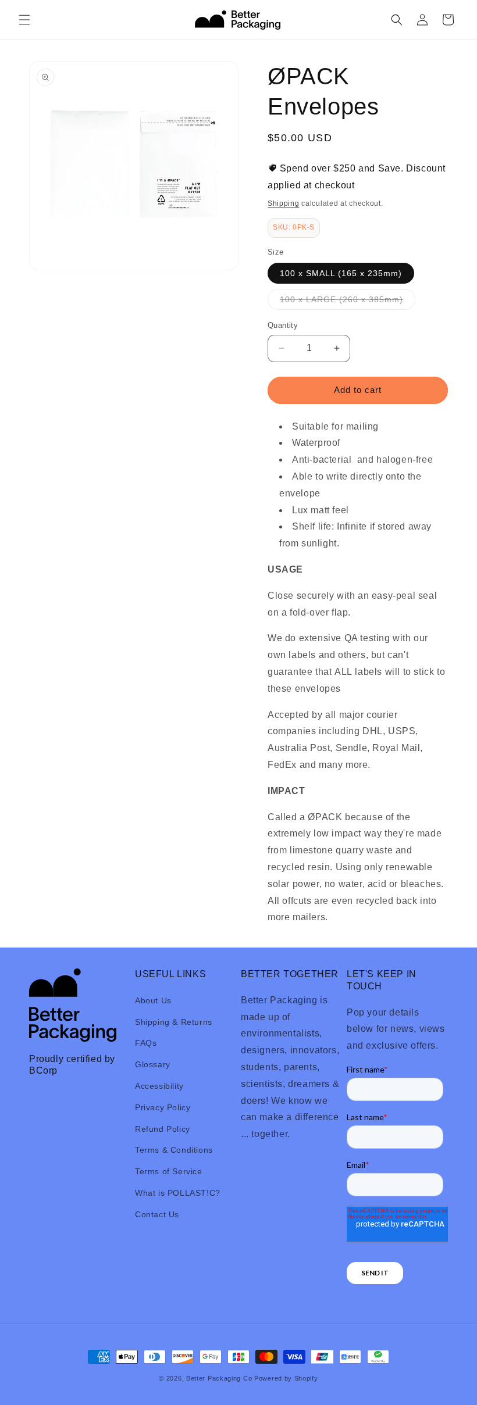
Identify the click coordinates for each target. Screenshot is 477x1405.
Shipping (284, 203)
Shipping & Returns (173, 1022)
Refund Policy (162, 1129)
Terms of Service (168, 1171)
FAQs (145, 1043)
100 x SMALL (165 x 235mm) (341, 273)
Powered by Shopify (286, 1378)
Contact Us (157, 1214)
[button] (24, 20)
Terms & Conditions (174, 1149)
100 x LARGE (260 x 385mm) (347, 302)
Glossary (152, 1064)
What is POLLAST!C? (177, 1192)
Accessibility (159, 1086)
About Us (153, 1000)
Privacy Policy (162, 1107)
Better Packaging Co (219, 1378)
